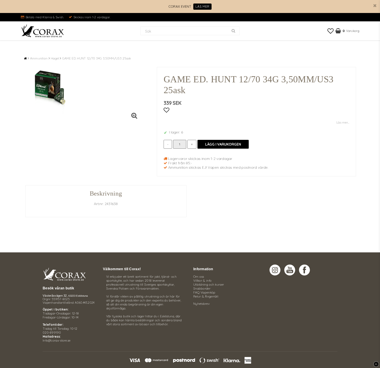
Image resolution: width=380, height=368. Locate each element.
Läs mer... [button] (342, 122)
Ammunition (39, 58)
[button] (330, 31)
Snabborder (201, 288)
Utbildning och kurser (208, 285)
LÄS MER (202, 6)
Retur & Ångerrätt (205, 296)
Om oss (198, 277)
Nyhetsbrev (201, 304)
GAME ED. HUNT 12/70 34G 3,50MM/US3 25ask (96, 58)
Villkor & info (202, 281)
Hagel (55, 58)
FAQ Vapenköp (204, 292)
